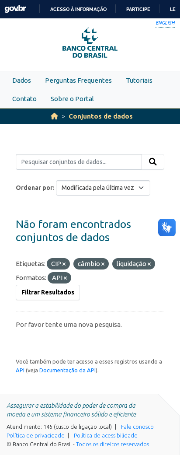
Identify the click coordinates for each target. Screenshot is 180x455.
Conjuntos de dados (101, 116)
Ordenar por (34, 187)
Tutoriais (139, 80)
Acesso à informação (78, 9)
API (20, 370)
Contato (24, 98)
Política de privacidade (36, 435)
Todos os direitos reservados (112, 444)
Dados (21, 80)
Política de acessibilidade (106, 435)
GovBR (15, 9)
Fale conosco (137, 427)
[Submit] (153, 162)
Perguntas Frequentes (78, 80)
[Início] (54, 116)
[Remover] (64, 264)
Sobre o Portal (72, 98)
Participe (138, 9)
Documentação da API (67, 370)
